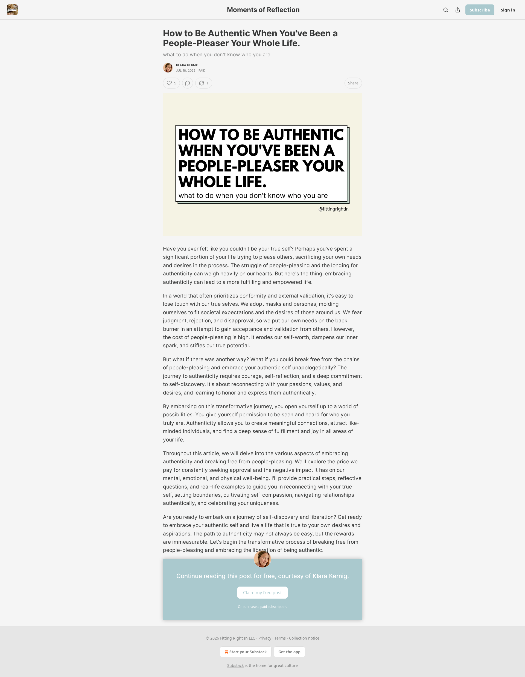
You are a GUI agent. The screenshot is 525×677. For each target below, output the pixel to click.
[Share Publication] (457, 9)
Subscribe (480, 10)
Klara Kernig (187, 65)
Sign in (508, 10)
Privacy (264, 638)
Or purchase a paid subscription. (262, 606)
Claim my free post (262, 592)
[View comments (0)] (187, 83)
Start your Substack (248, 651)
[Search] (445, 9)
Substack (235, 665)
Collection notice (304, 638)
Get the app (289, 651)
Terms (280, 638)
